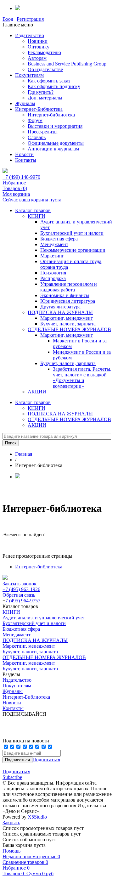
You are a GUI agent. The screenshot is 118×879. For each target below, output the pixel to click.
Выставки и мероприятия (55, 126)
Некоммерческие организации (72, 250)
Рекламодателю (44, 52)
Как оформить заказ (49, 80)
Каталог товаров (33, 210)
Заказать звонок (20, 583)
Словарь (37, 137)
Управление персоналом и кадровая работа (68, 286)
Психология (53, 272)
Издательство (29, 35)
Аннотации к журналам (53, 148)
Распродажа (53, 278)
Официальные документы (56, 143)
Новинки (38, 41)
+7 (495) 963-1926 (21, 589)
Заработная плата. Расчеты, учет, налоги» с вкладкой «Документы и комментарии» (82, 377)
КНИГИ (36, 216)
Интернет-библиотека (51, 114)
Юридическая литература (67, 301)
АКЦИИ (37, 391)
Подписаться (46, 759)
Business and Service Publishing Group (67, 63)
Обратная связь (19, 595)
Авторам (37, 58)
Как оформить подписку (54, 86)
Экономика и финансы (64, 295)
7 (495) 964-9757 (22, 600)
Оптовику (38, 46)
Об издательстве (45, 69)
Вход (8, 19)
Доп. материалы (45, 97)
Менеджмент (54, 244)
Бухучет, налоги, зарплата (68, 323)
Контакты (25, 160)
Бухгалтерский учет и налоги (72, 233)
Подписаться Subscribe (16, 774)
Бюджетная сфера (59, 238)
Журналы (25, 103)
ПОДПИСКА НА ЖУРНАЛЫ (60, 312)
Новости (24, 154)
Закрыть (11, 822)
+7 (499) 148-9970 (21, 177)
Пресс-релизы (43, 131)
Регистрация (30, 19)
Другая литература (60, 306)
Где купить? (40, 92)
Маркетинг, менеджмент (66, 318)
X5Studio (37, 817)
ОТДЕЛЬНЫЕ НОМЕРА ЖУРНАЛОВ (69, 329)
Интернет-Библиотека (39, 109)
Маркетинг (52, 255)
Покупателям (29, 75)
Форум (35, 120)
